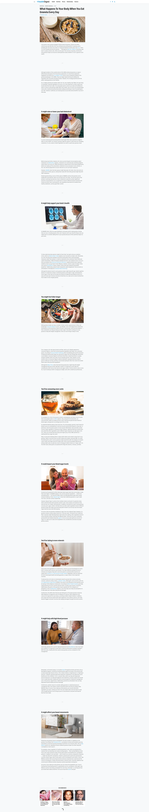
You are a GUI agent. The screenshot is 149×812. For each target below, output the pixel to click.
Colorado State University (61, 268)
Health (53, 1)
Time (78, 47)
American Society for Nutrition (59, 262)
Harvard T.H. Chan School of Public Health (57, 573)
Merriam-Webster (72, 49)
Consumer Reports (51, 326)
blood (63, 669)
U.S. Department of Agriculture (48, 582)
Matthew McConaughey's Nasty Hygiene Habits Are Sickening (68, 803)
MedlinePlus (51, 162)
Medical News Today (54, 256)
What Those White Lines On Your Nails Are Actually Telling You (56, 803)
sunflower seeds (61, 580)
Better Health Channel (73, 584)
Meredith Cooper (44, 14)
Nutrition (58, 1)
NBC (56, 418)
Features (76, 1)
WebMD (47, 170)
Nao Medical (50, 265)
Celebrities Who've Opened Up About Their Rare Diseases (79, 803)
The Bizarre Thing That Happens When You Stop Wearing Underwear (44, 803)
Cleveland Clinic (57, 742)
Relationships (70, 1)
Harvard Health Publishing (57, 352)
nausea (69, 769)
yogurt (59, 518)
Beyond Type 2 (57, 497)
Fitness (63, 1)
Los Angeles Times (58, 75)
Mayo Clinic (50, 364)
